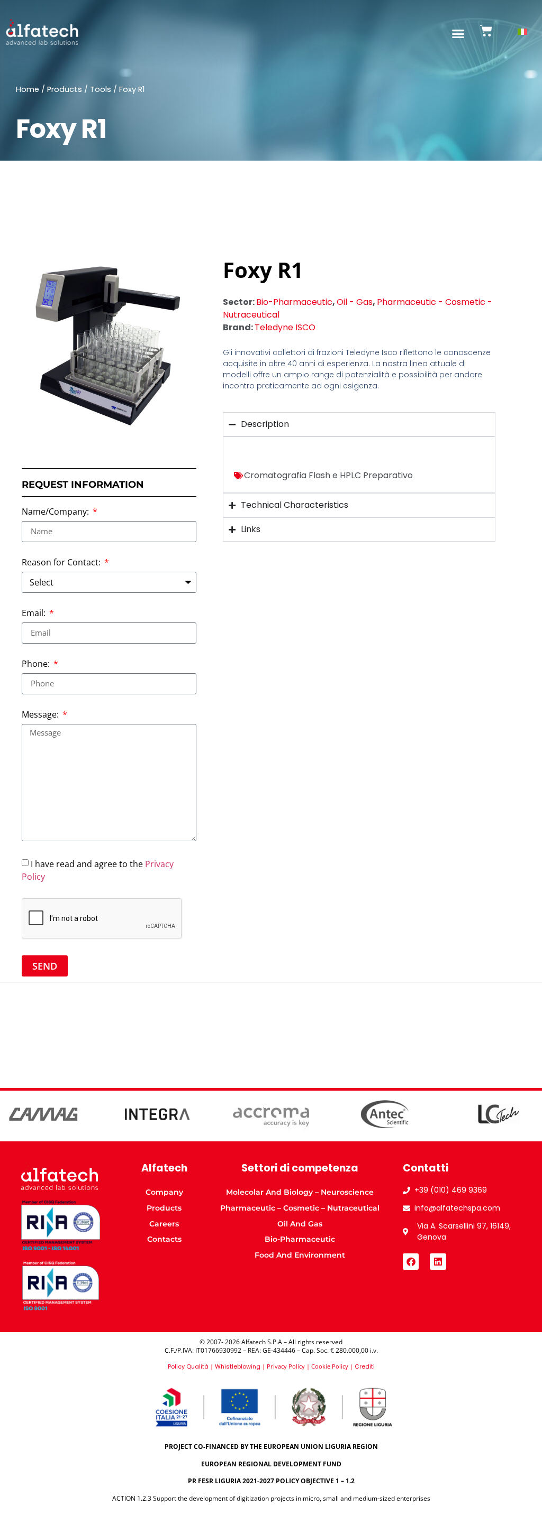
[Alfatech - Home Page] (42, 32)
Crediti (365, 1366)
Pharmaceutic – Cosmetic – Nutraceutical (300, 1208)
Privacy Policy (286, 1366)
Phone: (37, 664)
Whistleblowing (237, 1366)
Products (64, 89)
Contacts (164, 1239)
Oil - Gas (355, 302)
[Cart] (486, 31)
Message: (41, 715)
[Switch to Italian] (522, 32)
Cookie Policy (329, 1366)
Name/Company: (56, 512)
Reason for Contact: (62, 563)
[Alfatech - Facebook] (411, 1261)
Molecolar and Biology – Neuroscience (300, 1192)
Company (164, 1192)
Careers (164, 1224)
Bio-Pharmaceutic (294, 302)
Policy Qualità (188, 1366)
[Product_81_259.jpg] (109, 344)
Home (27, 89)
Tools (100, 89)
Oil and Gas (299, 1224)
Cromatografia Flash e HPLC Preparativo (328, 475)
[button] (458, 33)
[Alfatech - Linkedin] (438, 1261)
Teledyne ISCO (285, 327)
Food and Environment (300, 1255)
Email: (35, 614)
